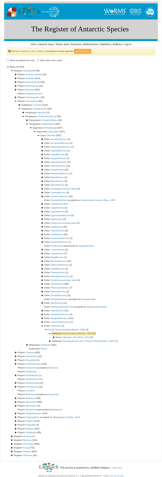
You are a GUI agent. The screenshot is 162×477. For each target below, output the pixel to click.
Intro (33, 44)
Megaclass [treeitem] (42, 345)
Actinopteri (53, 131)
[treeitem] (68, 330)
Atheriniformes (58, 166)
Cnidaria (30, 352)
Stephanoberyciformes (62, 306)
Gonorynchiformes (60, 238)
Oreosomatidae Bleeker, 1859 (70, 329)
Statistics (105, 44)
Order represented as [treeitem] (69, 246)
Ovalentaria (64, 280)
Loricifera (30, 390)
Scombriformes (58, 295)
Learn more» (117, 467)
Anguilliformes (58, 154)
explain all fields (83, 51)
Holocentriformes (59, 242)
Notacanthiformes (59, 265)
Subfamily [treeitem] (74, 333)
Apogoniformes (58, 158)
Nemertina (31, 409)
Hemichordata (33, 383)
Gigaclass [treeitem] (48, 127)
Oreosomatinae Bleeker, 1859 (77, 333)
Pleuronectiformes (60, 287)
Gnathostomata (45, 116)
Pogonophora (32, 417)
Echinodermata (33, 364)
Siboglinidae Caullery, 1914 (66, 417)
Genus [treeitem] (74, 337)
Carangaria (63, 188)
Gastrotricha (32, 375)
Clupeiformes (57, 207)
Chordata (30, 101)
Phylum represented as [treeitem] (40, 409)
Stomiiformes (57, 310)
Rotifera (30, 428)
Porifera (30, 421)
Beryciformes (57, 181)
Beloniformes (57, 177)
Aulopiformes (57, 169)
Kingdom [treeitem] (27, 70)
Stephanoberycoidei (97, 306)
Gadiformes (56, 226)
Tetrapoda (45, 345)
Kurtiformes (56, 246)
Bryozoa (30, 89)
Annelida (30, 78)
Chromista (28, 444)
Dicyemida (31, 360)
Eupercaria (63, 223)
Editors (117, 44)
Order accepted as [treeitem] (79, 200)
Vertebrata (38, 108)
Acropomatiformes (60, 143)
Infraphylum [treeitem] (37, 112)
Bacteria (27, 440)
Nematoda (31, 402)
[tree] (81, 261)
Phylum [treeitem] (32, 74)
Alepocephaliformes (60, 147)
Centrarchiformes (59, 196)
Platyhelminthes (33, 413)
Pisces (44, 348)
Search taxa (45, 44)
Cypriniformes (58, 211)
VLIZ (77, 476)
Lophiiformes (57, 253)
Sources (76, 44)
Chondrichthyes (49, 120)
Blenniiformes (57, 185)
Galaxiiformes (57, 230)
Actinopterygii (50, 127)
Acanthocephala (34, 74)
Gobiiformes (57, 234)
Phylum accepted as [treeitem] (38, 367)
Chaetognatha (33, 97)
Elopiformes (56, 219)
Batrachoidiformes (60, 173)
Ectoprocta (31, 367)
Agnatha (42, 112)
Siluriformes (56, 303)
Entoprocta (31, 371)
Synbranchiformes (60, 314)
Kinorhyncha (32, 386)
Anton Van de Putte (116, 476)
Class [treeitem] (50, 135)
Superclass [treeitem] (51, 131)
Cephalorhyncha (34, 93)
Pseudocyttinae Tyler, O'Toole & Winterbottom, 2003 (88, 341)
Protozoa (27, 455)
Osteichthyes (47, 124)
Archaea (27, 436)
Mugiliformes (57, 257)
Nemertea (31, 405)
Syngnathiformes (59, 318)
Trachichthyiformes (60, 322)
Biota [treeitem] (17, 67)
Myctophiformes (59, 261)
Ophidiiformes (58, 268)
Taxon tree (62, 44)
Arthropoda (31, 82)
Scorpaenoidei (88, 299)
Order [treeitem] (57, 139)
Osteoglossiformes (60, 276)
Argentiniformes (58, 162)
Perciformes (57, 284)
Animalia (27, 70)
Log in (127, 44)
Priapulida (31, 425)
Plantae (27, 451)
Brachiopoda (32, 86)
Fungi (26, 447)
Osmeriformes (58, 272)
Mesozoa (30, 394)
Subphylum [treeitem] (34, 105)
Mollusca (30, 398)
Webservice (90, 44)
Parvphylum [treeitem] (45, 120)
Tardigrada (31, 432)
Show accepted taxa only (22, 60)
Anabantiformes (58, 150)
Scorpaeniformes (59, 299)
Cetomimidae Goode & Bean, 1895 (98, 200)
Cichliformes (57, 204)
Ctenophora (31, 356)
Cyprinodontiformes (60, 215)
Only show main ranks (51, 60)
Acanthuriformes (59, 139)
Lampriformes (58, 249)
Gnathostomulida (34, 379)
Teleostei (51, 135)
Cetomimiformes (59, 200)
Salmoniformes (58, 291)
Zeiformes (56, 326)
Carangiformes (58, 192)
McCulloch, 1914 (76, 337)
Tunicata (37, 105)
